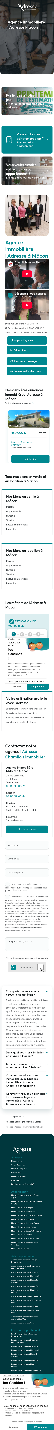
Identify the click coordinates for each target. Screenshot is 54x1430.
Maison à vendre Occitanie (22, 1235)
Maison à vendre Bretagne (22, 1208)
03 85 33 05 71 (16, 786)
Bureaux (10, 515)
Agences (17, 1116)
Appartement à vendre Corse (23, 1323)
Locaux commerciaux (17, 524)
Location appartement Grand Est (25, 1360)
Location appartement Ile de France (26, 1370)
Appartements (13, 511)
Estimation (19, 350)
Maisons (10, 506)
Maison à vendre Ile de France (23, 1227)
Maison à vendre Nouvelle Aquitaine (26, 1215)
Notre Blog (16, 1172)
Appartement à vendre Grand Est (25, 1286)
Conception (16, 1180)
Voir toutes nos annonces (18, 403)
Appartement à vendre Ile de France (26, 1296)
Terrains (10, 520)
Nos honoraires (27, 829)
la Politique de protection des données (26, 928)
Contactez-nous (18, 1165)
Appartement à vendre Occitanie (24, 1306)
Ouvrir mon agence (19, 1169)
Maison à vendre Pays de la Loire (25, 1238)
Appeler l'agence (23, 340)
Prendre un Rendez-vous (26, 370)
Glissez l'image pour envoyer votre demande (27, 958)
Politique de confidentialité (22, 1184)
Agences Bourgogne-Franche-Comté (23, 1121)
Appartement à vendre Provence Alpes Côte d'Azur (24, 1317)
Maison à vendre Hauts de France (25, 1223)
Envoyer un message (25, 361)
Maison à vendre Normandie (23, 1211)
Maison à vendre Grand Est (22, 1219)
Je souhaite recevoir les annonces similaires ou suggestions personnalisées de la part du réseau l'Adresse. (26, 887)
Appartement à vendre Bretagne (24, 1272)
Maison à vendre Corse (20, 1249)
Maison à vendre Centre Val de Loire (26, 1231)
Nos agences (16, 1161)
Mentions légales (18, 1176)
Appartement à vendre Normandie (25, 1276)
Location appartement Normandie (25, 1350)
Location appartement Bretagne (24, 1346)
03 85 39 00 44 (16, 796)
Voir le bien (30, 458)
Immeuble (11, 529)
